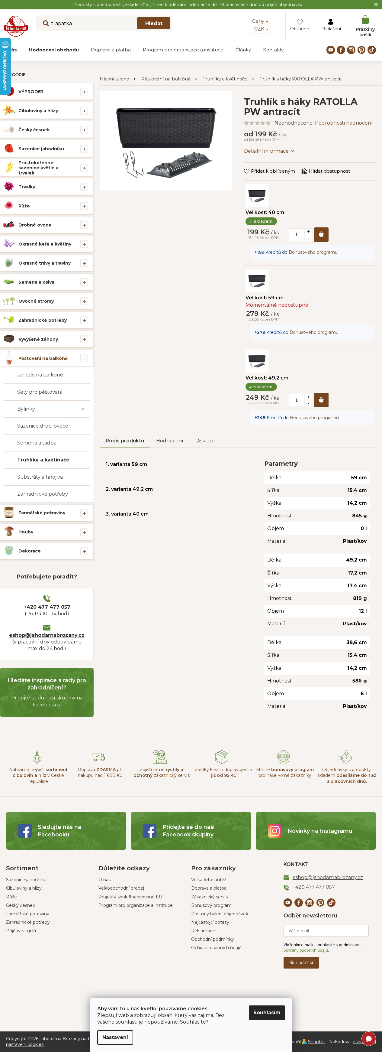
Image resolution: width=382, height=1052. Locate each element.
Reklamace (203, 930)
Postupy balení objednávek (219, 914)
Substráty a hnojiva (40, 477)
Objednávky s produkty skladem (346, 775)
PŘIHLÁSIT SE (301, 963)
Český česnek (34, 129)
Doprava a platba (208, 888)
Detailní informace (266, 151)
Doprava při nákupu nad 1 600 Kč (100, 772)
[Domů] (117, 79)
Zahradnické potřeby (42, 320)
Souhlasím (267, 1012)
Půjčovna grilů (21, 930)
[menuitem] (54, 50)
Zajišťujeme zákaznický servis (161, 772)
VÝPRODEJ (30, 91)
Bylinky (26, 409)
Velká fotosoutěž (208, 879)
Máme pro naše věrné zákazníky (285, 772)
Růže (24, 206)
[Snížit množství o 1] (308, 238)
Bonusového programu (313, 252)
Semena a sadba (36, 443)
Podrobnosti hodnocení (344, 123)
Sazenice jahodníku (41, 148)
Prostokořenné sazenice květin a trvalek (38, 168)
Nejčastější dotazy (210, 922)
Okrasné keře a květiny (44, 244)
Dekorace (29, 551)
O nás (104, 879)
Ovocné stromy (36, 301)
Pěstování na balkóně (43, 358)
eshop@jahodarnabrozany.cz (47, 635)
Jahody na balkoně (40, 375)
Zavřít (255, 165)
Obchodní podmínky (212, 939)
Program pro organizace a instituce (135, 905)
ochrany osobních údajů (306, 950)
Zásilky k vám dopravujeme (223, 772)
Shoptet (316, 1041)
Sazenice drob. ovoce (42, 426)
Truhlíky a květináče (43, 460)
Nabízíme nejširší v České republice (38, 775)
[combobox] (104, 23)
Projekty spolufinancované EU (130, 897)
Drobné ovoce (34, 225)
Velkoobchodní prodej (121, 888)
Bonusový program (211, 905)
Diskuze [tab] (205, 441)
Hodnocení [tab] (169, 441)
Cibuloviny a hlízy (38, 110)
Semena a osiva (36, 282)
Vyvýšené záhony (38, 339)
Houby (25, 532)
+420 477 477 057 (47, 607)
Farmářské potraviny (41, 513)
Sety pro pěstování (40, 392)
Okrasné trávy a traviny (44, 263)
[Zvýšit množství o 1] (308, 232)
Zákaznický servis (209, 897)
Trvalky (26, 187)
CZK (259, 29)
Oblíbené (299, 28)
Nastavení (115, 1037)
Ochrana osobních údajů (216, 947)
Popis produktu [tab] (125, 441)
